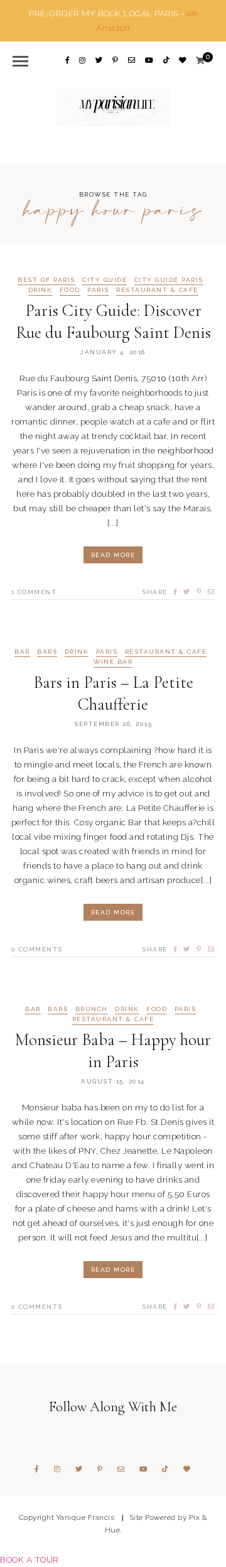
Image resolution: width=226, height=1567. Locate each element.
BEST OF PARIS (46, 280)
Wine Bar (113, 662)
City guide (104, 280)
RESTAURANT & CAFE (157, 290)
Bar (22, 652)
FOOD (70, 290)
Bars (47, 652)
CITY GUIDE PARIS (168, 280)
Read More (113, 554)
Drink (40, 290)
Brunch (91, 1009)
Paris (98, 290)
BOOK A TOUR (29, 1559)
